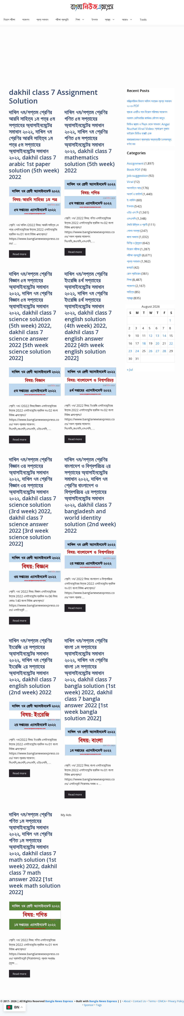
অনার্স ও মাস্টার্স (134, 194)
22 (171, 343)
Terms (152, 1001)
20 (157, 343)
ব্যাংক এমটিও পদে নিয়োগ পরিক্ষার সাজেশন (147, 112)
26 (150, 351)
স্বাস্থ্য (130, 298)
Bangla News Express (59, 1001)
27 (157, 351)
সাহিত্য (130, 292)
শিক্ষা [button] (78, 19)
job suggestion (137, 176)
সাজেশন (25, 19)
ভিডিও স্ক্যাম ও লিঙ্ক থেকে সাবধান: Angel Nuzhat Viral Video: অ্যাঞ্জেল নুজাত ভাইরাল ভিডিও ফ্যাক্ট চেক (148, 128)
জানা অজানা (132, 237)
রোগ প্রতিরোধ (134, 273)
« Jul (130, 369)
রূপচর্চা (130, 267)
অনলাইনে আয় (134, 188)
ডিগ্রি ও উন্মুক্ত (134, 243)
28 (164, 351)
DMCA (162, 1001)
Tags (99, 1005)
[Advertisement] (92, 52)
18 (144, 343)
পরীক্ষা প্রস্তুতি (62, 19)
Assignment (135, 163)
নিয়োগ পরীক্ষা (9, 19)
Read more (19, 254)
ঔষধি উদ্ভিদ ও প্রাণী (137, 224)
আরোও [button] (125, 19)
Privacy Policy (176, 1001)
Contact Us (139, 1001)
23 (130, 351)
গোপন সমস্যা (133, 231)
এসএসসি (131, 218)
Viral (130, 182)
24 (137, 351)
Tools (143, 19)
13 (157, 336)
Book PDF (133, 169)
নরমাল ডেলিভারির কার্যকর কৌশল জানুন (146, 118)
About (127, 1001)
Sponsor (89, 1005)
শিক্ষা (129, 280)
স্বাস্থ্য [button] (107, 19)
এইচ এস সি (133, 212)
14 (164, 336)
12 (150, 336)
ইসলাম (95, 19)
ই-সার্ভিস (131, 200)
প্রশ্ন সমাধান (42, 19)
